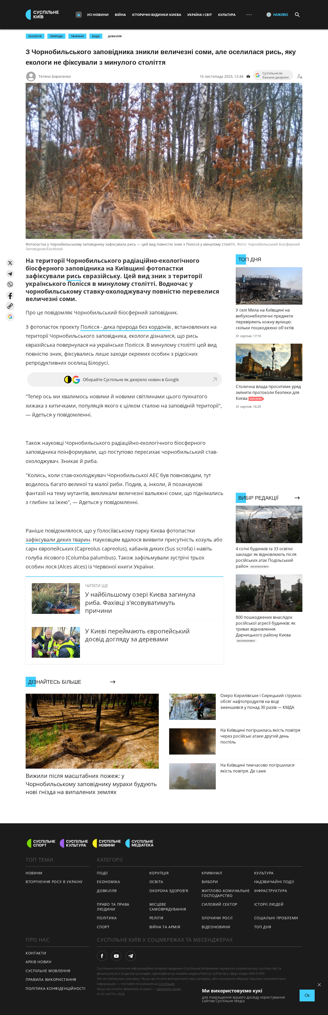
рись (73, 276)
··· (249, 14)
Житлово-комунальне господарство (226, 893)
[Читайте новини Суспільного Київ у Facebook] (102, 956)
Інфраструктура (270, 890)
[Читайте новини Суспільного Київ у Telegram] (131, 956)
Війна (120, 14)
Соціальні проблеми (276, 917)
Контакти (36, 953)
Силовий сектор (219, 904)
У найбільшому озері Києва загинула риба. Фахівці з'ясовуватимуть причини (140, 602)
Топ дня (262, 926)
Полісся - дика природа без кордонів (125, 326)
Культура (226, 14)
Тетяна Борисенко (54, 76)
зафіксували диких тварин (58, 539)
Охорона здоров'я (168, 890)
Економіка (108, 881)
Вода (96, 36)
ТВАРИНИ (77, 36)
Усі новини (98, 14)
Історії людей (269, 904)
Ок (307, 995)
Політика (107, 917)
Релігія (156, 917)
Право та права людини (113, 907)
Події (102, 873)
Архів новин (39, 961)
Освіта (156, 881)
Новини (34, 873)
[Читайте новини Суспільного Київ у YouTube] (116, 956)
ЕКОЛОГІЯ (35, 36)
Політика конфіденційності (56, 988)
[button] (10, 262)
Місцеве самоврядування (167, 907)
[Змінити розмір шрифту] (299, 76)
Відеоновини (216, 926)
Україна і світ (199, 14)
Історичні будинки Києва (156, 14)
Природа (56, 36)
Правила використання (51, 979)
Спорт (103, 926)
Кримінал (212, 873)
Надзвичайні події (274, 881)
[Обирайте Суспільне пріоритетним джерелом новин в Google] (10, 316)
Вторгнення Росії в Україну (54, 881)
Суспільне (166, 983)
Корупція (159, 873)
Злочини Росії (217, 917)
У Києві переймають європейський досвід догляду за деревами (137, 635)
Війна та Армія (164, 926)
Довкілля (115, 36)
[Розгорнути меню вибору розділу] (79, 15)
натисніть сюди (168, 989)
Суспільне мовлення (48, 970)
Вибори (210, 881)
